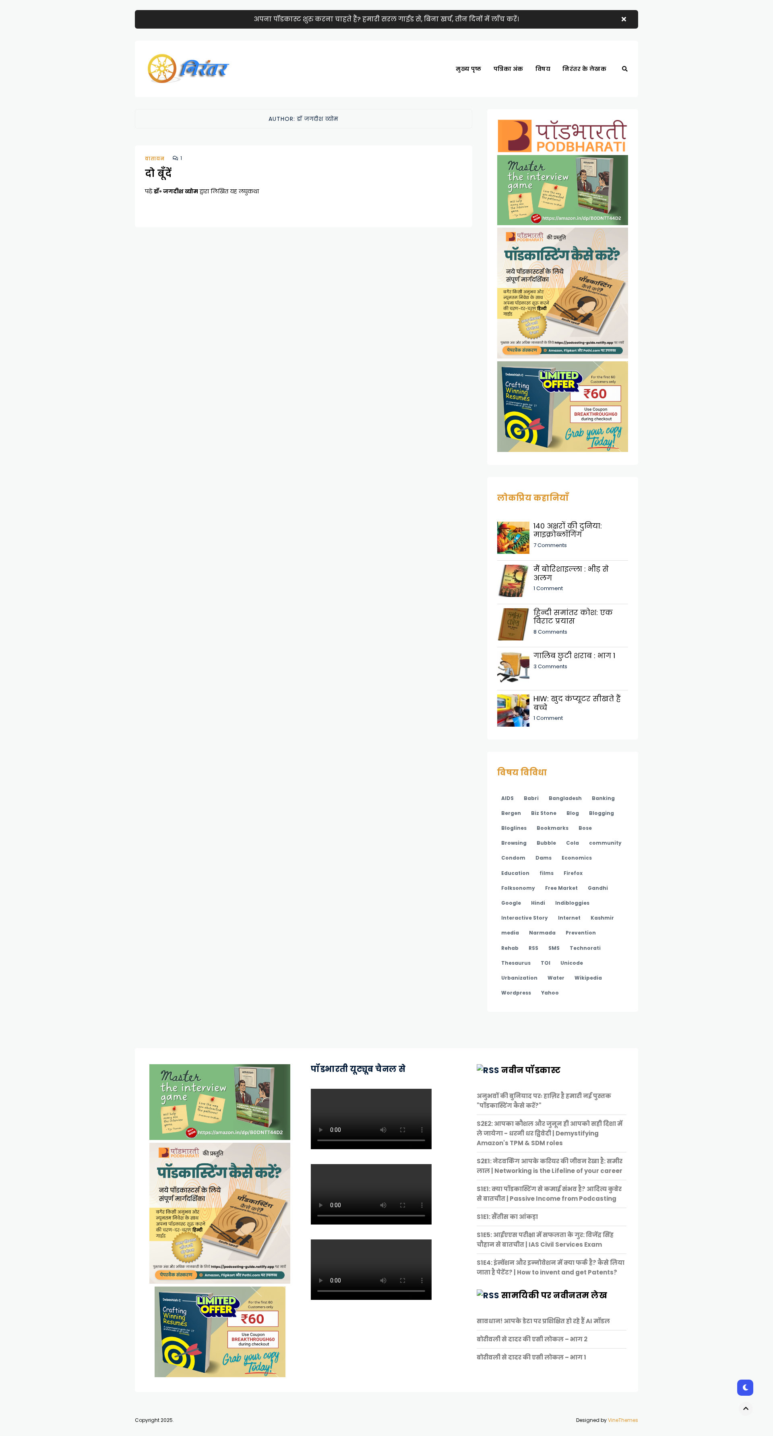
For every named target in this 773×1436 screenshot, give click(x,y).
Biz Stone (543, 813)
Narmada (542, 932)
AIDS (507, 798)
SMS (554, 948)
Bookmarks (552, 828)
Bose (585, 828)
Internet (569, 917)
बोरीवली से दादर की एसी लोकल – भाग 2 (532, 1339)
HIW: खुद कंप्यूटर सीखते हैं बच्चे (577, 703)
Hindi (538, 902)
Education (515, 873)
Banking (603, 798)
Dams (543, 857)
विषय (543, 69)
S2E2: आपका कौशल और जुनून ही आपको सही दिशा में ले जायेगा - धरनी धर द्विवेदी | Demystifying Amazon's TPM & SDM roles (549, 1133)
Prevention (581, 932)
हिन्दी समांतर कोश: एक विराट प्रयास (573, 616)
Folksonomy (518, 888)
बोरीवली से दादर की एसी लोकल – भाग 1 (531, 1357)
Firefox (573, 873)
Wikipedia (588, 977)
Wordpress (516, 992)
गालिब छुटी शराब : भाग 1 (574, 656)
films (546, 873)
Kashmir (602, 917)
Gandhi (598, 888)
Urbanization (519, 977)
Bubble (546, 842)
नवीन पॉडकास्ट (530, 1070)
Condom (513, 857)
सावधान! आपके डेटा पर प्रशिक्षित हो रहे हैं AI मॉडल (543, 1321)
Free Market (561, 888)
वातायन (155, 158)
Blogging (601, 813)
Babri (531, 798)
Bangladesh (565, 798)
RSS (533, 948)
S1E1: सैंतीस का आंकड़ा (507, 1216)
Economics (577, 857)
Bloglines (514, 828)
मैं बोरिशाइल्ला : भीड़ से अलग (571, 573)
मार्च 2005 (510, 96)
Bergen (511, 813)
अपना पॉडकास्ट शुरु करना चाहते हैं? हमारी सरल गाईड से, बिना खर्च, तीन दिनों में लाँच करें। (386, 19)
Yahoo (550, 992)
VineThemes (623, 1420)
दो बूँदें (158, 173)
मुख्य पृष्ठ (469, 69)
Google (511, 902)
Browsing (514, 842)
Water (556, 977)
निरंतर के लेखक (584, 69)
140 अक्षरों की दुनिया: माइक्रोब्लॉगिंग (567, 530)
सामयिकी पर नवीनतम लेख (554, 1295)
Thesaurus (516, 962)
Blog (572, 813)
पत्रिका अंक (508, 69)
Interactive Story (524, 917)
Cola (572, 842)
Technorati (585, 948)
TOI (545, 962)
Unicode (571, 962)
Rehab (510, 948)
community (605, 842)
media (510, 932)
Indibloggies (572, 902)
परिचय (548, 96)
